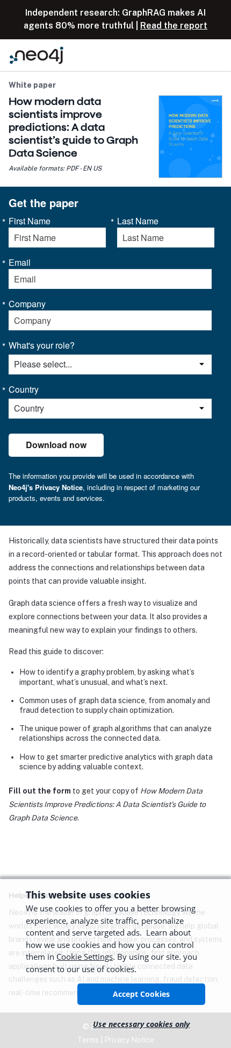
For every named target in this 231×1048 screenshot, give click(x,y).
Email (20, 262)
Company (27, 304)
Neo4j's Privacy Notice (46, 487)
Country (24, 389)
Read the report (173, 25)
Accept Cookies (141, 994)
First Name (29, 221)
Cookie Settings (84, 956)
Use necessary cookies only (141, 1024)
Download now (56, 444)
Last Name (137, 221)
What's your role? (42, 345)
